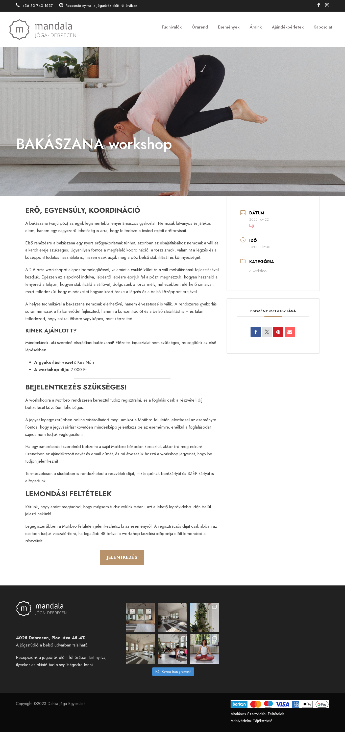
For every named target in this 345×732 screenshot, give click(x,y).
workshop (259, 270)
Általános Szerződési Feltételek (257, 714)
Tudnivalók (171, 27)
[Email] (290, 332)
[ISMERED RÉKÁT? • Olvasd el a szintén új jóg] (204, 649)
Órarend (200, 27)
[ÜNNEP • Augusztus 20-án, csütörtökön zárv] (172, 617)
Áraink (256, 27)
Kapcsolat (323, 27)
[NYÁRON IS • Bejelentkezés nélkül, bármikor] (204, 617)
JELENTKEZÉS (122, 557)
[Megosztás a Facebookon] (256, 332)
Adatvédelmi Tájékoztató (252, 721)
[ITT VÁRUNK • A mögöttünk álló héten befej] (141, 649)
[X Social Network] (267, 332)
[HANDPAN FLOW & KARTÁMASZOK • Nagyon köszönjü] (172, 649)
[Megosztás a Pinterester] (278, 332)
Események (228, 27)
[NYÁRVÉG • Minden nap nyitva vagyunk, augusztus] (141, 617)
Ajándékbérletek (288, 27)
